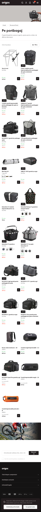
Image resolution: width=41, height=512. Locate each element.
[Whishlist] (30, 3)
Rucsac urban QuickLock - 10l (9, 347)
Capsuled (4, 173)
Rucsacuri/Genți (14, 25)
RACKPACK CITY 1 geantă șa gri (29, 281)
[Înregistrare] (26, 3)
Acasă (4, 25)
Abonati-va (33, 453)
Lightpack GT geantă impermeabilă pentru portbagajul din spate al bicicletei (29, 105)
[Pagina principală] (5, 469)
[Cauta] (22, 3)
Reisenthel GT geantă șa (8, 244)
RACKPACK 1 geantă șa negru (9, 314)
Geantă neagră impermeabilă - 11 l (30, 347)
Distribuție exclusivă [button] (8, 480)
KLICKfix (4, 70)
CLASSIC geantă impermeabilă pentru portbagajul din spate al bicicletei (10, 105)
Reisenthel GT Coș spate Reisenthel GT (27, 245)
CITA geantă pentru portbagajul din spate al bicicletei (29, 139)
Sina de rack (5, 68)
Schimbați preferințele (12, 507)
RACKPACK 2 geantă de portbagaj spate (11, 139)
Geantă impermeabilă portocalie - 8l (11, 409)
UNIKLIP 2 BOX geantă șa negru (29, 171)
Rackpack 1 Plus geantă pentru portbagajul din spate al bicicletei (29, 315)
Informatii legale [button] (7, 485)
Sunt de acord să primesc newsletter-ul (15, 459)
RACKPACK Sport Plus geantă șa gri (11, 377)
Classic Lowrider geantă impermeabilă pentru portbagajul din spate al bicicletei (29, 70)
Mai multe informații (26, 503)
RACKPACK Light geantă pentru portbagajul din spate (10, 282)
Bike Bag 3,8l (5, 171)
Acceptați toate (30, 507)
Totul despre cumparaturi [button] (9, 474)
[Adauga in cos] (18, 78)
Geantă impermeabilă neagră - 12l (30, 377)
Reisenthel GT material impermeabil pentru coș (8, 207)
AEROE (3, 349)
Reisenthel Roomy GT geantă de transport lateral (29, 207)
